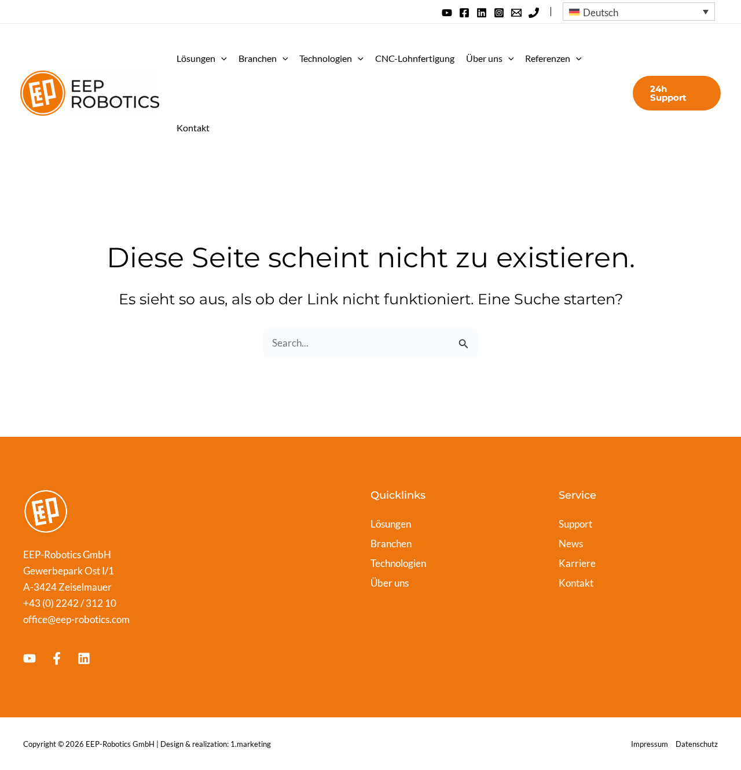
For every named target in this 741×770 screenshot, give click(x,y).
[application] (221, 58)
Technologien (325, 58)
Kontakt (193, 127)
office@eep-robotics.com (76, 619)
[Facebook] (464, 13)
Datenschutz (697, 744)
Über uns (484, 58)
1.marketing (250, 744)
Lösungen (196, 58)
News (571, 543)
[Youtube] (29, 658)
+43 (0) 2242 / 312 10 (69, 603)
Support (575, 524)
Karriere (577, 563)
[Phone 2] (534, 13)
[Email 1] (516, 13)
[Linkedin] (481, 13)
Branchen (258, 58)
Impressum (649, 744)
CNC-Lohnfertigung (414, 58)
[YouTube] (447, 13)
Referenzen (547, 58)
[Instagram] (499, 13)
